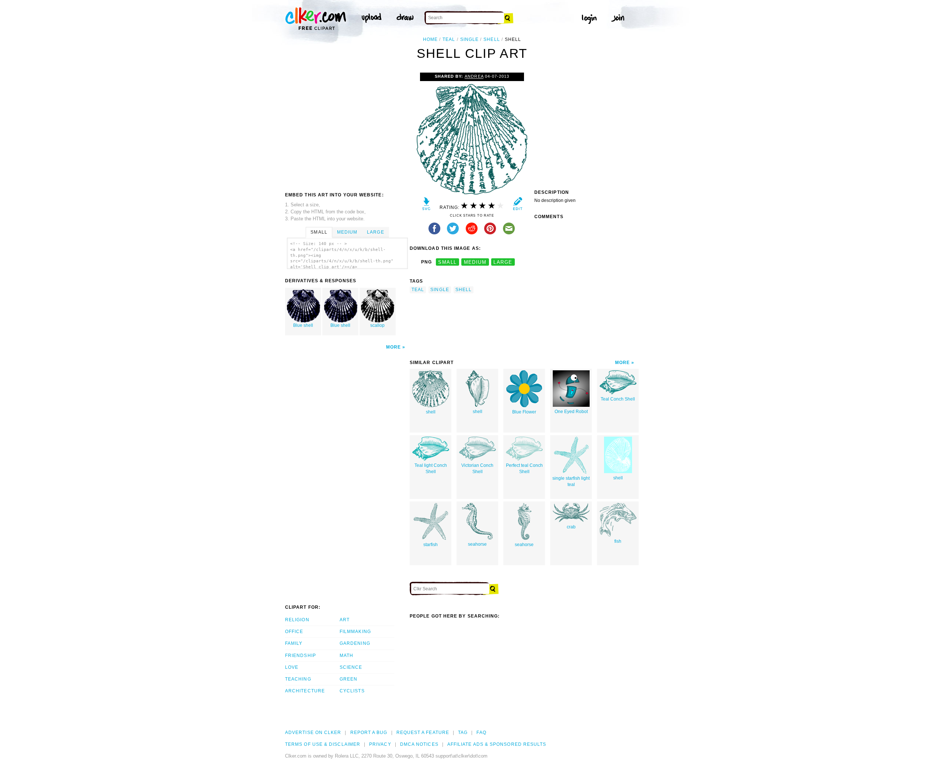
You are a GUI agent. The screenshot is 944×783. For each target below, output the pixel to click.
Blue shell (303, 325)
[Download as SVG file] (426, 205)
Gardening (355, 643)
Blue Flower (524, 412)
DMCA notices (419, 744)
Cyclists (352, 690)
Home (430, 39)
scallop (377, 325)
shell (491, 39)
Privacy (380, 744)
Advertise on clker (313, 732)
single (469, 39)
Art (345, 619)
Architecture (305, 690)
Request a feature (422, 732)
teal (448, 39)
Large (375, 232)
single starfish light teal (571, 481)
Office (294, 631)
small (447, 262)
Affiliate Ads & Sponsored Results (496, 744)
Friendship (300, 655)
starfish (430, 544)
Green (348, 679)
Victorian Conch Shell (477, 468)
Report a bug (369, 732)
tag (463, 732)
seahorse (477, 544)
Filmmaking (355, 631)
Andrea (474, 76)
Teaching (298, 679)
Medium (347, 232)
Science (351, 667)
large (502, 262)
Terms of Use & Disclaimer (322, 744)
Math (346, 655)
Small (318, 232)
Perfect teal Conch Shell (524, 468)
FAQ (481, 732)
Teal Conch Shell (618, 399)
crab (571, 526)
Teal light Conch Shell (430, 468)
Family (293, 643)
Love (291, 667)
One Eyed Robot (571, 411)
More (393, 347)
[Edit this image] (517, 205)
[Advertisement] (347, 127)
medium (475, 262)
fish (617, 541)
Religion (297, 619)
